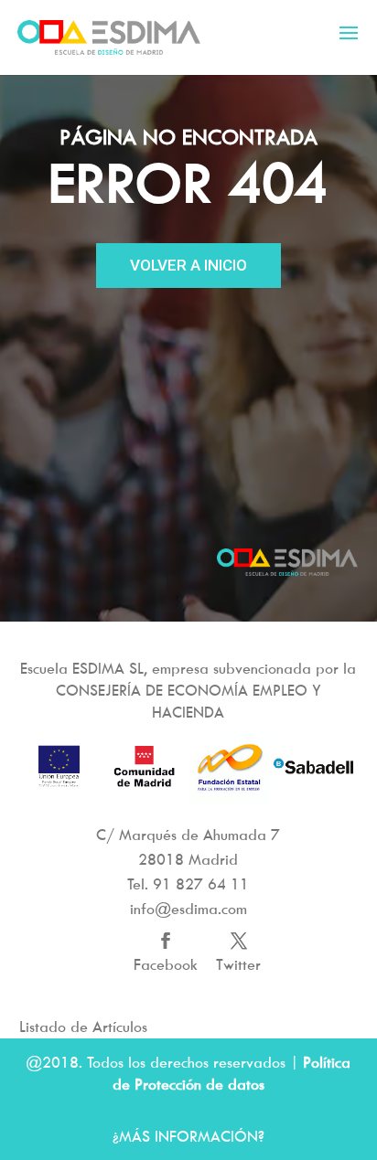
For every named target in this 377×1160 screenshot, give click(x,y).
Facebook (166, 964)
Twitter (238, 964)
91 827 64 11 (201, 884)
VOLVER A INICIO (188, 265)
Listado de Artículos (83, 1026)
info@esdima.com (188, 908)
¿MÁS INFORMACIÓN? (188, 1136)
